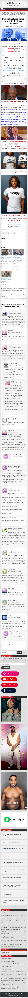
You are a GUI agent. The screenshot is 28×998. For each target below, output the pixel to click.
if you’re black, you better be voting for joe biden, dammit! (14, 21)
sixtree (10, 588)
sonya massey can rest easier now (9, 915)
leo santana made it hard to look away (10, 920)
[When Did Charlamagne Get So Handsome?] (6, 252)
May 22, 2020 (20, 76)
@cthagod (19, 68)
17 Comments (21, 26)
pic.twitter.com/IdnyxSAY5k (14, 70)
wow (20, 290)
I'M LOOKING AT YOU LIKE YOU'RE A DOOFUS (11, 12)
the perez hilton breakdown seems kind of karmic (13, 940)
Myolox (3, 974)
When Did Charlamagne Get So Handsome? (6, 257)
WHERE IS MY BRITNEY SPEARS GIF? (15, 14)
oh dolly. (3, 913)
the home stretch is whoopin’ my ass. (17, 971)
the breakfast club (10, 290)
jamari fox (7, 26)
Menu (4, 9)
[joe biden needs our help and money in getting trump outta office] (18, 252)
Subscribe (6, 667)
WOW (23, 14)
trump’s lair (17, 226)
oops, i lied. (4, 925)
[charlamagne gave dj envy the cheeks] (6, 274)
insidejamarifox (22, 288)
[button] (9, 160)
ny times (18, 224)
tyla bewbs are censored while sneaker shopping (13, 931)
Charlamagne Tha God (12, 288)
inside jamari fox (14, 3)
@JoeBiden (9, 68)
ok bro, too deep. (5, 918)
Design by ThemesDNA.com (14, 995)
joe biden (3, 290)
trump (17, 290)
